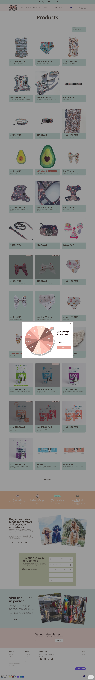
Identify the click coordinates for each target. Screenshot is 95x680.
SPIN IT (64, 347)
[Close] (71, 323)
